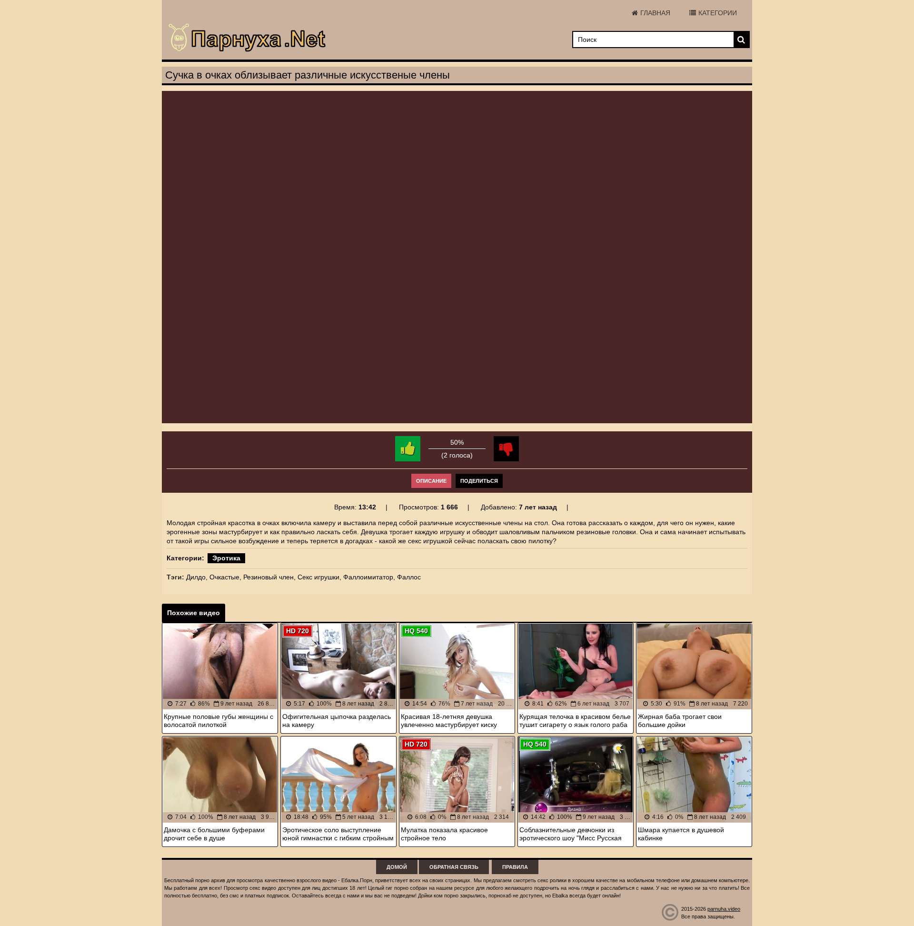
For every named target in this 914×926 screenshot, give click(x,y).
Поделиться (479, 481)
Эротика (226, 558)
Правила (515, 867)
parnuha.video (723, 909)
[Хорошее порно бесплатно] (247, 38)
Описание (431, 481)
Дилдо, (197, 577)
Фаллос (409, 577)
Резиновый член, (269, 577)
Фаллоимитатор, (369, 577)
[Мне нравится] (407, 448)
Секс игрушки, (319, 577)
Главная (655, 13)
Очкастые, (225, 577)
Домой (397, 867)
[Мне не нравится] (506, 448)
